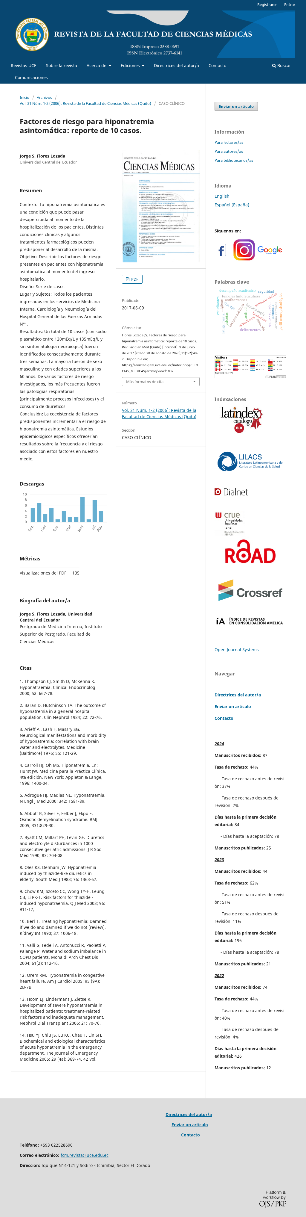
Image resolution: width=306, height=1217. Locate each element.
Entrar (289, 4)
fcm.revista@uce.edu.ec (84, 1155)
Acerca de (97, 65)
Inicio (24, 97)
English (222, 196)
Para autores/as (229, 151)
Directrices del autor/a (176, 65)
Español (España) (232, 205)
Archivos (44, 97)
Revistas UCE (23, 65)
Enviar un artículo (236, 106)
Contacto (217, 65)
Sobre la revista (61, 65)
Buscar (283, 65)
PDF (134, 279)
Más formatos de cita (144, 381)
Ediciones (131, 65)
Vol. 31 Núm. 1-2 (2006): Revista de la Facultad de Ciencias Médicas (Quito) (85, 103)
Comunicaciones (31, 77)
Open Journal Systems (237, 649)
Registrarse (267, 4)
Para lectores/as (229, 142)
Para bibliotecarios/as (234, 160)
